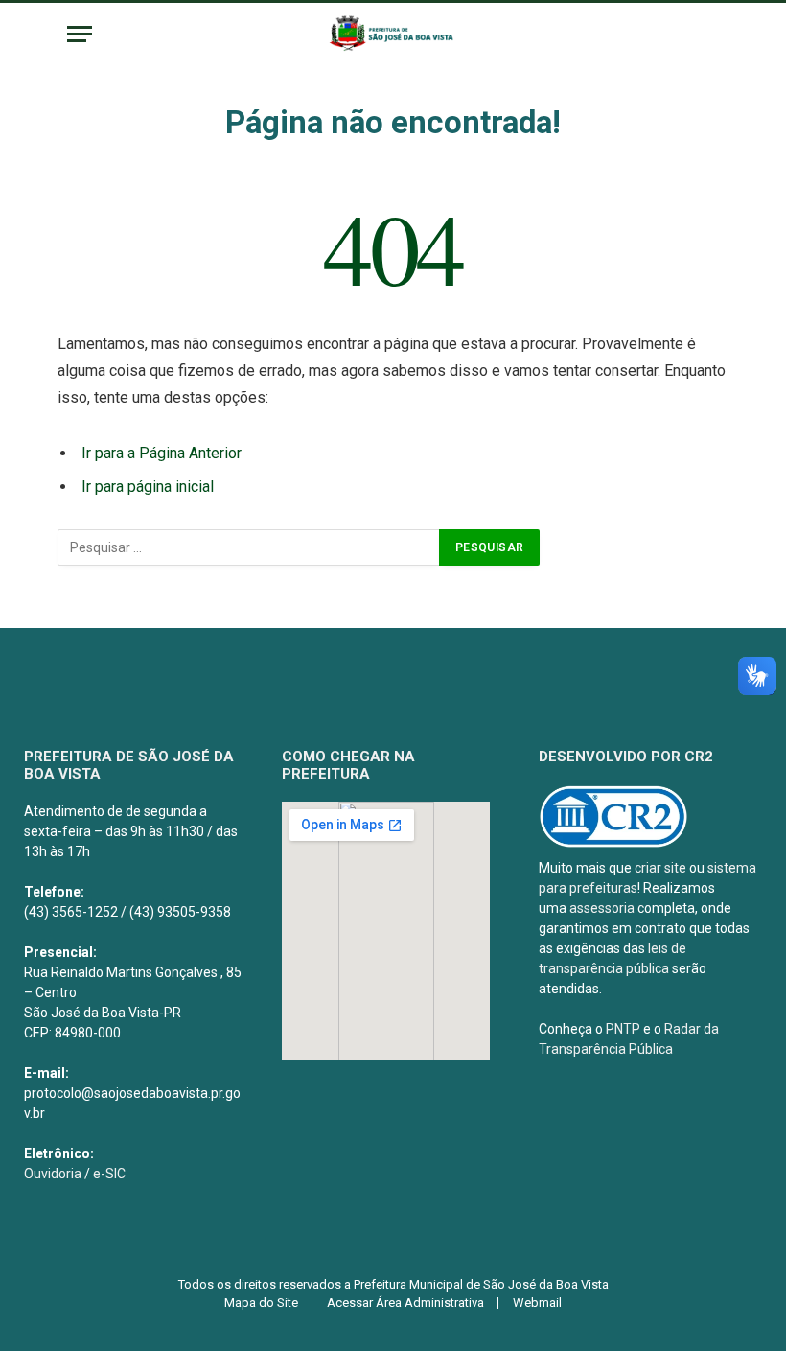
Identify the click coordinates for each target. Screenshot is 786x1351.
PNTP (623, 1029)
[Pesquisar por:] (249, 547)
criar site (660, 867)
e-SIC (109, 1173)
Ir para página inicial (147, 487)
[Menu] (79, 34)
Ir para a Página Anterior (161, 453)
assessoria (602, 908)
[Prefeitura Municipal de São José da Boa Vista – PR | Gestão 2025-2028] (392, 34)
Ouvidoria (52, 1173)
